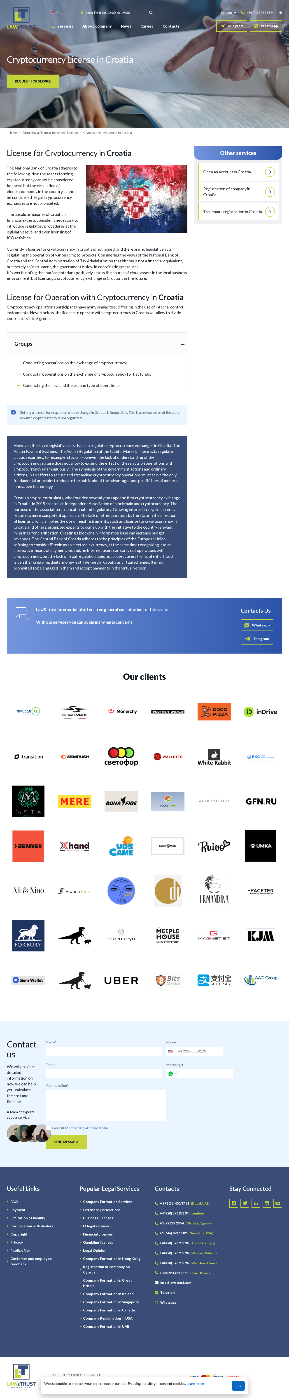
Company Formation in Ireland (108, 1294)
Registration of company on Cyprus (106, 1269)
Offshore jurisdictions (102, 1209)
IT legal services (96, 1226)
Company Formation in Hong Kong (111, 1258)
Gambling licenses (98, 1242)
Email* (51, 1064)
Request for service (33, 81)
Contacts (171, 26)
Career (147, 26)
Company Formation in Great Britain (107, 1283)
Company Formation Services (108, 1201)
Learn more (195, 1383)
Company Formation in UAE (106, 1326)
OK (238, 1386)
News (126, 26)
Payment (18, 1209)
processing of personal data (88, 1128)
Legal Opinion (94, 1250)
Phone (171, 1042)
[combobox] (171, 1051)
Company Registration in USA (108, 1318)
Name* (51, 1042)
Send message (66, 1142)
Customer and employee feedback (31, 1261)
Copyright (19, 1234)
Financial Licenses (98, 1234)
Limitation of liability (27, 1218)
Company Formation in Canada (109, 1310)
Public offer (20, 1250)
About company (97, 26)
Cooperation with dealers (32, 1226)
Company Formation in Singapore (111, 1302)
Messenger (175, 1064)
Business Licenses (98, 1218)
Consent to (60, 1128)
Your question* (57, 1085)
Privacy (16, 1242)
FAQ (14, 1201)
